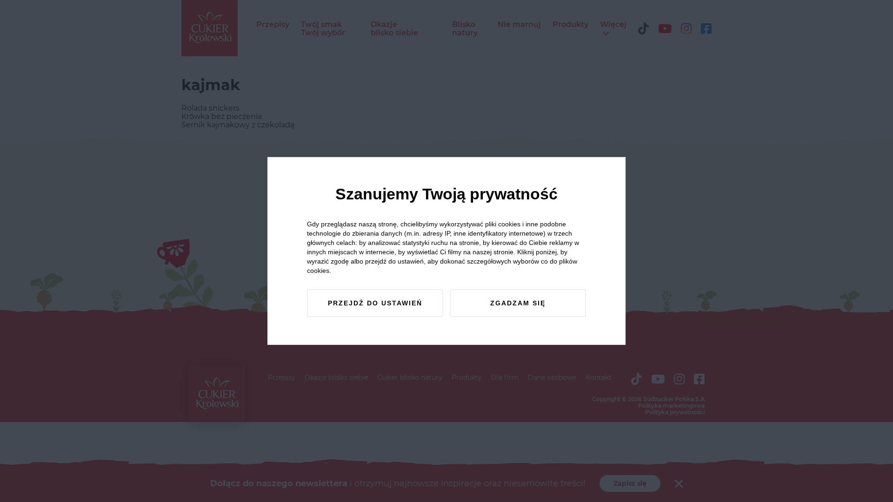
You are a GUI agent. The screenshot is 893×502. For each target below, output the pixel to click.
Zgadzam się (518, 303)
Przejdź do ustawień (375, 303)
